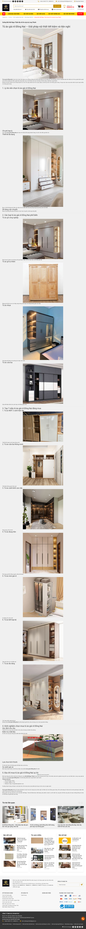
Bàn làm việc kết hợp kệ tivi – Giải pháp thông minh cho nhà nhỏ (49, 865)
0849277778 (45, 1)
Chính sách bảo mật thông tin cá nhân (43, 924)
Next (82, 803)
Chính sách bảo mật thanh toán (28, 924)
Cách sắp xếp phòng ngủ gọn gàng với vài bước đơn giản (49, 857)
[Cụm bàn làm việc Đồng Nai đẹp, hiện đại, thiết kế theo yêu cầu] (17, 814)
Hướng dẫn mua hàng (7, 897)
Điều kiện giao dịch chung (8, 903)
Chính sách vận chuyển (78, 924)
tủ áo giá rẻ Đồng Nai (27, 88)
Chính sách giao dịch (17, 924)
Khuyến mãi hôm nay (44, 9)
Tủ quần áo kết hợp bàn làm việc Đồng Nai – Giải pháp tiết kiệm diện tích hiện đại (72, 825)
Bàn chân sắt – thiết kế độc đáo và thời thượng (49, 850)
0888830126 (51, 1)
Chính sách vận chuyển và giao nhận (10, 900)
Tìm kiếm (58, 6)
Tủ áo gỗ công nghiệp (10, 218)
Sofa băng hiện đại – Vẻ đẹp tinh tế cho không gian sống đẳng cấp (77, 848)
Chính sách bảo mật (7, 902)
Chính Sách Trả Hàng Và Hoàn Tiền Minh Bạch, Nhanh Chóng (10, 906)
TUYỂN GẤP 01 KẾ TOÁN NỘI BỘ (76, 839)
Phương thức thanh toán (8, 898)
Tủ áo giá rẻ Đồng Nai (13, 26)
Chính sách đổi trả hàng (6, 924)
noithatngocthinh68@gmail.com (66, 1)
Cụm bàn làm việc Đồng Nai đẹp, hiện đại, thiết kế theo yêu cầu (16, 825)
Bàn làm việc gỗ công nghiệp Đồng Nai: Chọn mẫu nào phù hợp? (22, 848)
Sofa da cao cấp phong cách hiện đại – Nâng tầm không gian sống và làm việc (77, 856)
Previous (79, 803)
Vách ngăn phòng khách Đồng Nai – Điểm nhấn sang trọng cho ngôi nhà (44, 825)
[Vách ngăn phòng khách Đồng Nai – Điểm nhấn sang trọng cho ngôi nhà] (45, 814)
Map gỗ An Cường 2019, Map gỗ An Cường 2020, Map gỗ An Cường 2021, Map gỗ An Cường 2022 (49, 841)
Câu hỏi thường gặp (7, 895)
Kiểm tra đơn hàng (57, 9)
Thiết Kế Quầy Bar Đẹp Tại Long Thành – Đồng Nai (21, 840)
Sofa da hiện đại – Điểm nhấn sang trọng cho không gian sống (77, 865)
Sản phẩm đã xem (17, 9)
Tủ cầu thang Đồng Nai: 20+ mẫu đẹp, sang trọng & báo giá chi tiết (22, 864)
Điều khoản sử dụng (69, 924)
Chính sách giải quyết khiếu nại (57, 924)
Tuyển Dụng (24, 895)
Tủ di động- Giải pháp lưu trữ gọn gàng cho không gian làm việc (22, 856)
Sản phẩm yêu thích (31, 9)
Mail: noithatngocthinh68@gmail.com (29, 921)
